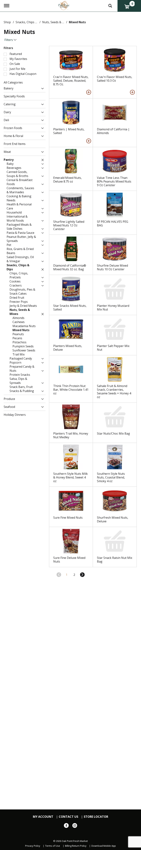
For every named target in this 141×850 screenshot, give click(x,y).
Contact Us (68, 816)
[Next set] (82, 575)
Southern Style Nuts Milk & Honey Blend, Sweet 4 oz (70, 477)
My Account (43, 816)
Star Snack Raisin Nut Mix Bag (114, 559)
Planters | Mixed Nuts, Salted (68, 131)
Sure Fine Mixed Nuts (68, 518)
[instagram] (74, 826)
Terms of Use (52, 845)
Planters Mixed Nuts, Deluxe (67, 348)
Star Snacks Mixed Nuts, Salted (69, 307)
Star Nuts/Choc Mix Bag (113, 433)
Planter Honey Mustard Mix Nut (113, 307)
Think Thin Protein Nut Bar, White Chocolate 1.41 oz (70, 389)
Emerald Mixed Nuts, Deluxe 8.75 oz (67, 179)
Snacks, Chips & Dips (30, 22)
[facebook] (66, 826)
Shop (7, 22)
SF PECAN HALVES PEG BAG (112, 223)
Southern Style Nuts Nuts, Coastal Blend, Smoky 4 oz (111, 477)
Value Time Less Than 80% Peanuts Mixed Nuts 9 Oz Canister (114, 181)
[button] (42, 88)
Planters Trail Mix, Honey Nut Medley (70, 435)
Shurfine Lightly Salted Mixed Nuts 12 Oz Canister (68, 225)
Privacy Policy (32, 845)
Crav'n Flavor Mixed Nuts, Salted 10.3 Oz (114, 79)
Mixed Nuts (77, 22)
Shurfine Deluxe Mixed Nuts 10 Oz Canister (112, 267)
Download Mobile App (103, 845)
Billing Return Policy (75, 845)
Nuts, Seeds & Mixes (56, 22)
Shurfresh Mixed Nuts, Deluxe (112, 519)
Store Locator (96, 816)
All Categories (13, 82)
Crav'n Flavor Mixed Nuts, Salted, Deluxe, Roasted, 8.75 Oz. (70, 80)
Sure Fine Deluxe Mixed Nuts (69, 559)
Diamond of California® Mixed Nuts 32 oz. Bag (69, 267)
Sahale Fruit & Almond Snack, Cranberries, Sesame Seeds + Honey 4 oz (114, 391)
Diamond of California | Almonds (113, 131)
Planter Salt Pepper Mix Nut (113, 348)
